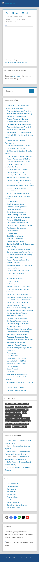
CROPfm (28, 407)
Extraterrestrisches (13, 412)
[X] (23, 517)
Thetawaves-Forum (13, 508)
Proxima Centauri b (13, 262)
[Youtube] (27, 517)
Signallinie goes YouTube (15, 172)
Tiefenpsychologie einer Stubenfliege (19, 329)
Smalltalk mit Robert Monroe (16, 363)
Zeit (25, 426)
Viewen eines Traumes (14, 276)
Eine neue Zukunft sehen (15, 241)
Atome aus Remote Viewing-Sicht (18, 308)
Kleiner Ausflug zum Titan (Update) (18, 286)
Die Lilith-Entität (12, 366)
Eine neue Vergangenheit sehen (18, 177)
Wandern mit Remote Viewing (17, 313)
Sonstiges (24, 424)
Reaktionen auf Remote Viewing (18, 332)
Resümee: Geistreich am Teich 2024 (19, 145)
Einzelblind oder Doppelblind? (17, 207)
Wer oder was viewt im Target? (17, 334)
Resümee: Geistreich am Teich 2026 (19, 111)
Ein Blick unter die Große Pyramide (19, 124)
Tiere (14, 426)
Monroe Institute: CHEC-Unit (16, 361)
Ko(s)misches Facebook (15, 316)
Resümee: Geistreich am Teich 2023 (19, 161)
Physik (7, 424)
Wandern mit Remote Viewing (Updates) (20, 310)
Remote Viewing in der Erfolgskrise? (19, 159)
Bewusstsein (19, 407)
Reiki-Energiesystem (14, 284)
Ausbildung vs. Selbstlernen (16, 228)
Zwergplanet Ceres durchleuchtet (18, 302)
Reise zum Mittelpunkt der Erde (17, 337)
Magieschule (11, 494)
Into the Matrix (11, 492)
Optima (15, 421)
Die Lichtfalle (11, 191)
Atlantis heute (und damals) (16, 342)
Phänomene (15, 424)
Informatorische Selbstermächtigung (19, 183)
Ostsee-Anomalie (13, 369)
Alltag (11, 404)
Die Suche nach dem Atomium (17, 212)
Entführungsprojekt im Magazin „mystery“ (20, 185)
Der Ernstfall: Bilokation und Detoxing (19, 254)
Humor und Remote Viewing (16, 345)
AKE (6, 404)
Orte (20, 421)
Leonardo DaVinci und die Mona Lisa (19, 225)
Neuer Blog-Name (13, 268)
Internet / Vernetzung (13, 415)
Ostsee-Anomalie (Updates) (16, 188)
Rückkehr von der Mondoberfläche (18, 193)
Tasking (8, 426)
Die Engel (10, 371)
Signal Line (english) (14, 502)
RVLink (9, 500)
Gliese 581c (11, 350)
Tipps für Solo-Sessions (15, 257)
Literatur (26, 418)
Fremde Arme (11, 353)
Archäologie (19, 404)
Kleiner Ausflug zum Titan (15, 305)
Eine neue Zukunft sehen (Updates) (19, 180)
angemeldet (16, 76)
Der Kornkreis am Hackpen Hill (17, 223)
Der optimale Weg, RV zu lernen (18, 324)
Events (25, 409)
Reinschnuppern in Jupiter (16, 273)
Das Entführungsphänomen (16, 204)
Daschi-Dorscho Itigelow (15, 236)
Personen (27, 421)
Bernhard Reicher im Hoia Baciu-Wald (20, 340)
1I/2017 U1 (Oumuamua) (15, 239)
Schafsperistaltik (12, 231)
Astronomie (9, 407)
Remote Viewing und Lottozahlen (18, 260)
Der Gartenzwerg (12, 355)
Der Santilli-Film (12, 201)
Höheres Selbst (12, 233)
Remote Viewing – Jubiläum (16, 215)
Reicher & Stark (12, 497)
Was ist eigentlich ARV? (15, 278)
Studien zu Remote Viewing (16, 116)
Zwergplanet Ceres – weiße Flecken (19, 294)
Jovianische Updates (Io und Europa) (19, 114)
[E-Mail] (7, 517)
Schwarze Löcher (13, 281)
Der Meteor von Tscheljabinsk (17, 318)
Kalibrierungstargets (13, 418)
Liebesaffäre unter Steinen (16, 148)
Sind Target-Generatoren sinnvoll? (18, 249)
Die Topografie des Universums (17, 321)
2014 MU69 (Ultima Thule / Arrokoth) (19, 217)
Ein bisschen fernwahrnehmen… (18, 390)
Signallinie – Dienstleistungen (17, 505)
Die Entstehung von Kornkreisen (18, 270)
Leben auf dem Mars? (14, 209)
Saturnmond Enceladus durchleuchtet (19, 297)
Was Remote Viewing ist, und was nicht (20, 265)
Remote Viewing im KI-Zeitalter (17, 119)
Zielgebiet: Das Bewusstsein (16, 358)
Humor (24, 412)
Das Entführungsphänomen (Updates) (19, 156)
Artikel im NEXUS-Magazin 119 (17, 130)
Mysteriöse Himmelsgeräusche (17, 374)
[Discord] (11, 517)
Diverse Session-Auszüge (15, 387)
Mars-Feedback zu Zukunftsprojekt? (19, 132)
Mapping (8, 421)
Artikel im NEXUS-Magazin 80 (17, 220)
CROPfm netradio (13, 486)
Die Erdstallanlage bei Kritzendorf (18, 300)
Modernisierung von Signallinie (17, 169)
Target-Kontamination (14, 326)
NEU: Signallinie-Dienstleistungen (18, 175)
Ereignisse (17, 409)
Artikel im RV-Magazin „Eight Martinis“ (19, 347)
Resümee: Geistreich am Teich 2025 (19, 127)
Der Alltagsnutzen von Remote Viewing (20, 252)
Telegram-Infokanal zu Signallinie (18, 122)
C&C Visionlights (12, 484)
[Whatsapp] (19, 517)
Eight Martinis (11, 489)
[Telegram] (15, 517)
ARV (27, 404)
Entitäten (8, 409)
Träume (20, 426)
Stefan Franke (11, 441)
